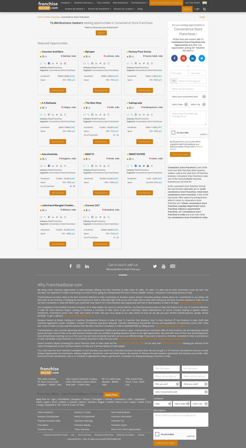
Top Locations (103, 2)
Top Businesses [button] (138, 2)
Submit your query (180, 154)
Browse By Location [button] (123, 8)
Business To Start (82, 412)
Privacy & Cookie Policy (104, 435)
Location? (158, 398)
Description (159, 410)
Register (187, 9)
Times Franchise (81, 429)
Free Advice (43, 425)
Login (196, 8)
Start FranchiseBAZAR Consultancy (166, 2)
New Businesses (120, 2)
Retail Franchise (52, 17)
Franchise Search (119, 425)
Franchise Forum (45, 429)
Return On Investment (84, 416)
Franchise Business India (49, 420)
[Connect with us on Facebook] (70, 266)
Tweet (202, 17)
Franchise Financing (83, 420)
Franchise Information (121, 416)
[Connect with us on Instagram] (78, 266)
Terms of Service (84, 435)
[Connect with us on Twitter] (155, 266)
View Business (57, 90)
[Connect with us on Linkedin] (87, 266)
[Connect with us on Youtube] (163, 266)
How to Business (45, 412)
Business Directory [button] (83, 2)
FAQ (72, 435)
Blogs (140, 8)
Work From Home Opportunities (126, 429)
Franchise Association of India (56, 435)
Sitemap (141, 435)
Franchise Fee (117, 420)
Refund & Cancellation (126, 435)
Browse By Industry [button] (74, 8)
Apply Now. (111, 394)
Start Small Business (120, 412)
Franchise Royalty (82, 425)
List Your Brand (192, 2)
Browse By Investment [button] (99, 8)
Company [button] (65, 2)
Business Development (48, 416)
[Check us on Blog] (172, 266)
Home (40, 17)
